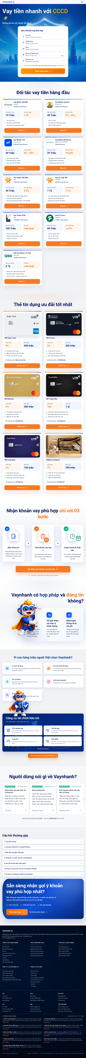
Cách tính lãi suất (63, 998)
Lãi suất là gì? (61, 996)
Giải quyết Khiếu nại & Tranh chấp (11, 980)
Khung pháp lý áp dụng (8, 977)
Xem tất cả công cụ (43, 748)
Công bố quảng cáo (64, 947)
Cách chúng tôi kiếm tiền (65, 949)
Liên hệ (4, 958)
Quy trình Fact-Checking (37, 951)
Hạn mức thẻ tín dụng (64, 1009)
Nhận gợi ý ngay (15, 912)
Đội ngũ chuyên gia (7, 949)
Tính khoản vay (35, 971)
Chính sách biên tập (36, 947)
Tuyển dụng (5, 960)
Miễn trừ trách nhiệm (64, 955)
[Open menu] (82, 1)
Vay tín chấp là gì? (35, 1007)
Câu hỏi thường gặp (7, 962)
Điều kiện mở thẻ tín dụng (65, 1011)
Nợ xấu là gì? (5, 1000)
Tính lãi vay (34, 973)
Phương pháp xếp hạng (37, 955)
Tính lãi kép (34, 975)
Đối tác (4, 951)
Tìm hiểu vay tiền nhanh (37, 912)
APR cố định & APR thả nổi (37, 1000)
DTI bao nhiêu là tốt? (7, 1009)
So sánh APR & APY (35, 998)
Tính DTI (33, 984)
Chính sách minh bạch (37, 953)
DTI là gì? (4, 1007)
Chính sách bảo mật (37, 65)
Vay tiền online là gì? (35, 1011)
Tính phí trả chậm (35, 982)
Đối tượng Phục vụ (7, 955)
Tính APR (33, 986)
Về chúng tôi (5, 947)
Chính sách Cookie (7, 975)
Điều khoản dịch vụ (7, 973)
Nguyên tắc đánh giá (36, 949)
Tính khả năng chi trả (36, 980)
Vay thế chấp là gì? (35, 1009)
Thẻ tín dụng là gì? (63, 1007)
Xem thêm (6, 1022)
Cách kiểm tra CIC (7, 998)
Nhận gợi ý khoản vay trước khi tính (41, 755)
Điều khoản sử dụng (50, 65)
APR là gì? (33, 996)
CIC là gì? (5, 996)
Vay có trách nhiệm (64, 951)
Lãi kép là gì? (61, 1000)
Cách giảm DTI (6, 1011)
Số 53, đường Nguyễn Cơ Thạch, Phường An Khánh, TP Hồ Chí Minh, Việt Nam (62, 1053)
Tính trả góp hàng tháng (37, 977)
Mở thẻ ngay (21, 365)
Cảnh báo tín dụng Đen (65, 953)
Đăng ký (21, 130)
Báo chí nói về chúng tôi (8, 953)
